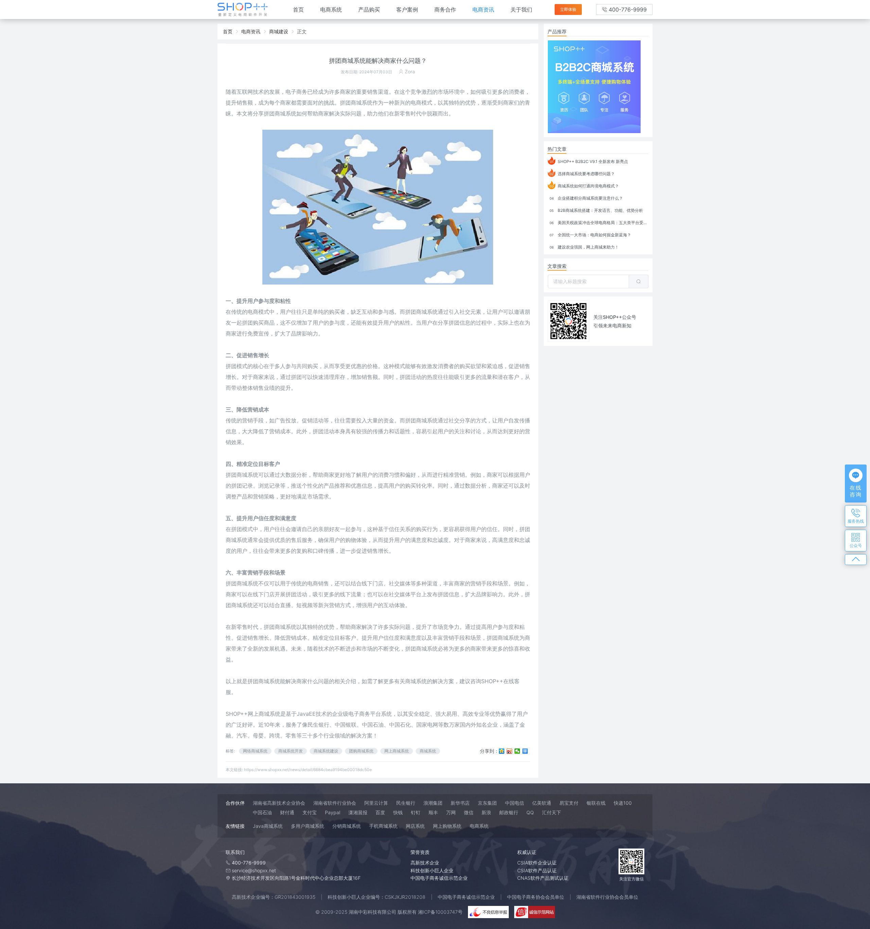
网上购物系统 (447, 826)
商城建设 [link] (278, 31)
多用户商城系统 (307, 826)
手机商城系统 (383, 826)
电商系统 (331, 9)
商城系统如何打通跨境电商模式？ (584, 185)
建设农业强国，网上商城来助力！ (584, 247)
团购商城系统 (361, 750)
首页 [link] (227, 31)
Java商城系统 (268, 826)
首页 (298, 9)
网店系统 (415, 826)
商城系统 (427, 420)
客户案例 (407, 9)
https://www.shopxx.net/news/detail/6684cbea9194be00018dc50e (308, 769)
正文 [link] (302, 31)
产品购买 (369, 9)
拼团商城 (416, 311)
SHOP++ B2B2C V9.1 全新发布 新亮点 (589, 161)
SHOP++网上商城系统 (253, 713)
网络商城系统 (255, 750)
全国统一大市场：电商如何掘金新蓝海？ (590, 234)
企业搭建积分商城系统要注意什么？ (586, 198)
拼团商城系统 (280, 113)
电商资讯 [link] (250, 31)
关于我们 (521, 9)
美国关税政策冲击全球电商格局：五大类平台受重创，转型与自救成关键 (599, 222)
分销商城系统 (346, 826)
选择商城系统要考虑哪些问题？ (582, 173)
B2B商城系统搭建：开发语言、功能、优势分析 (596, 210)
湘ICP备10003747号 (440, 912)
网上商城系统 (396, 750)
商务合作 (445, 9)
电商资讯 (483, 9)
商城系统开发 (290, 750)
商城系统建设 (326, 750)
